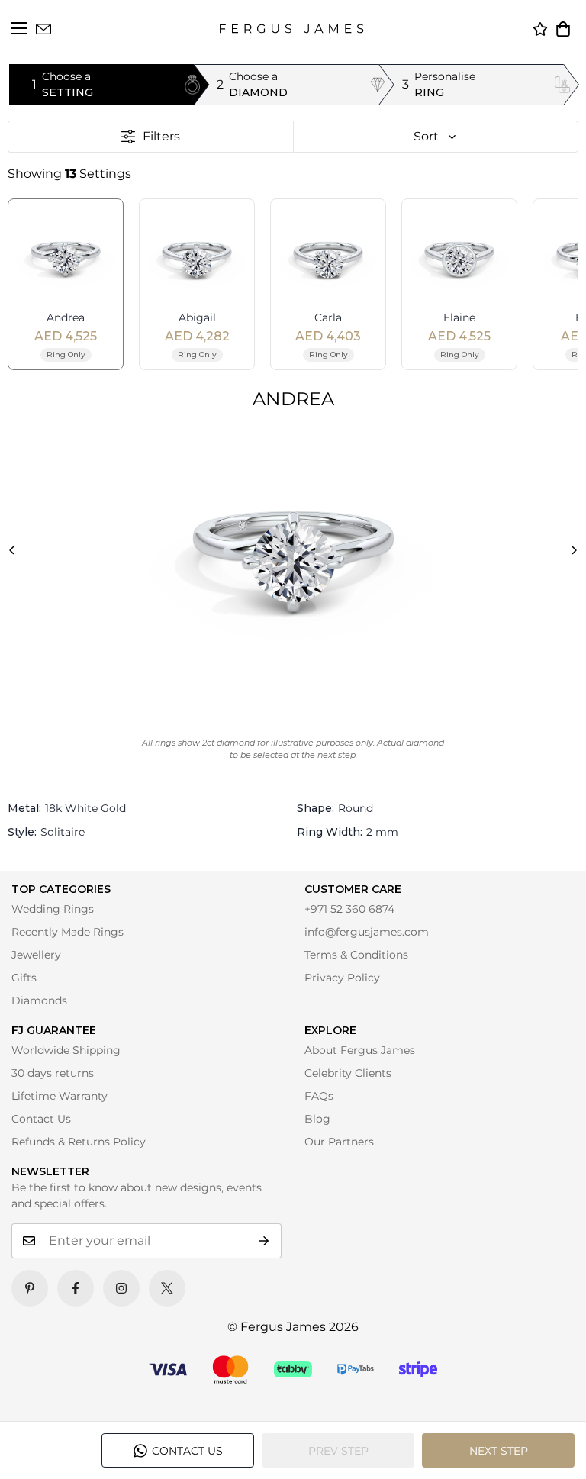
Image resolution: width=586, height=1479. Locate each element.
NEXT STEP (498, 1451)
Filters (161, 136)
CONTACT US (187, 1451)
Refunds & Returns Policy (78, 1142)
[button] (563, 29)
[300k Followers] (75, 1288)
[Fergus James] (291, 28)
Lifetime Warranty (59, 1096)
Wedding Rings (52, 909)
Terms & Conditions (356, 955)
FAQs (318, 1096)
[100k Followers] (121, 1288)
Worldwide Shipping (66, 1050)
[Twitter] (167, 1288)
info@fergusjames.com (366, 932)
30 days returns (52, 1073)
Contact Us (41, 1119)
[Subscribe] (264, 1240)
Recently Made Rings (67, 932)
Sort (426, 136)
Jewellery (36, 955)
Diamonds (39, 1000)
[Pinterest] (29, 1288)
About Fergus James (359, 1050)
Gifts (24, 977)
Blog (317, 1119)
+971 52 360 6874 (349, 909)
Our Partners (339, 1142)
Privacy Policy (342, 977)
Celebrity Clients (347, 1073)
